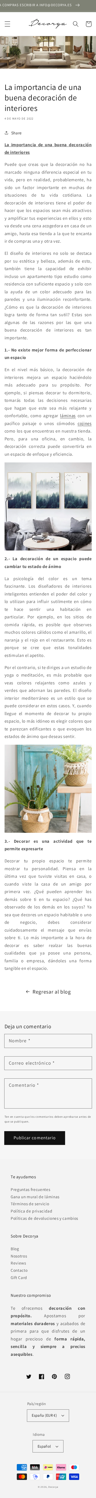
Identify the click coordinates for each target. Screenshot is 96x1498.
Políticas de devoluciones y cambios (44, 1218)
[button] (7, 24)
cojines (85, 423)
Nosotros (19, 1256)
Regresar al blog (52, 991)
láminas (68, 416)
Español (44, 1446)
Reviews (18, 1263)
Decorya (53, 1487)
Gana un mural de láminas (35, 1196)
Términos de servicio (30, 1203)
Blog (15, 1248)
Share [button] (16, 132)
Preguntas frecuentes (30, 1189)
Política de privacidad (32, 1211)
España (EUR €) (44, 1415)
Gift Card (19, 1277)
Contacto (19, 1270)
